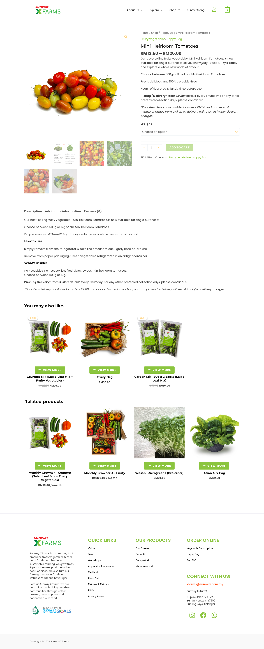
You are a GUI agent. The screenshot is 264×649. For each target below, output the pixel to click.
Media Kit (93, 572)
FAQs (91, 590)
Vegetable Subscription (200, 548)
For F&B (191, 560)
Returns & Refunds (99, 584)
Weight (146, 124)
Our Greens (142, 548)
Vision (91, 548)
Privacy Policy (96, 596)
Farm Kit (140, 554)
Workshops (94, 560)
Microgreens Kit (144, 566)
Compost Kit (142, 560)
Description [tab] (33, 211)
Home (145, 33)
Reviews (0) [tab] (93, 211)
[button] (134, 10)
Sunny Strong (196, 10)
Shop (154, 33)
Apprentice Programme (101, 566)
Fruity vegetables (153, 39)
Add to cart (179, 147)
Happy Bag (168, 33)
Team (91, 554)
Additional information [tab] (63, 211)
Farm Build (94, 578)
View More (52, 370)
